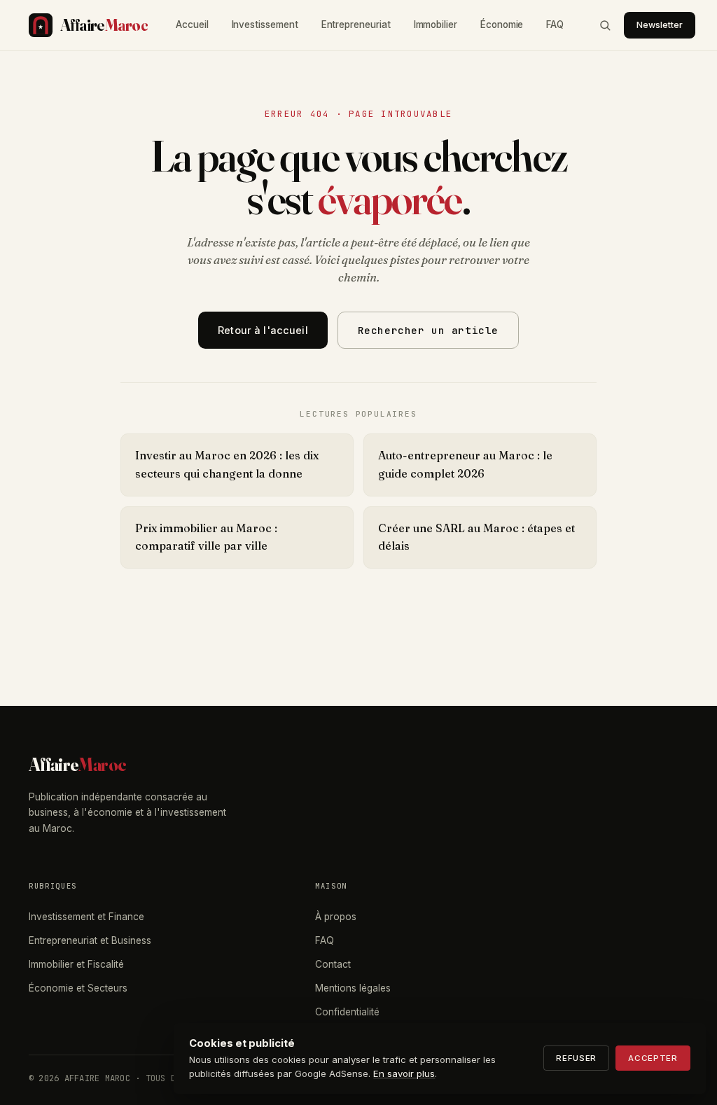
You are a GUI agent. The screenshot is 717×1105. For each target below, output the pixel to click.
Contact (333, 964)
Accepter (653, 1058)
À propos (335, 916)
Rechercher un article (428, 330)
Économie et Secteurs (78, 988)
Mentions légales (353, 988)
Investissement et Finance (86, 916)
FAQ (555, 24)
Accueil (192, 24)
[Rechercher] (605, 25)
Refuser (576, 1058)
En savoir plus (404, 1073)
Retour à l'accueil (263, 330)
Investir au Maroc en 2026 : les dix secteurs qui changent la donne (227, 464)
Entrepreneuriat (356, 24)
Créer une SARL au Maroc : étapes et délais (476, 537)
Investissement (265, 24)
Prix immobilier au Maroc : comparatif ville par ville (206, 537)
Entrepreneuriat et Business (90, 940)
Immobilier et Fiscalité (76, 964)
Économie (501, 24)
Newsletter (659, 25)
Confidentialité (347, 1011)
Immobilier (435, 24)
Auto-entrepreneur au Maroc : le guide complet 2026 (465, 464)
